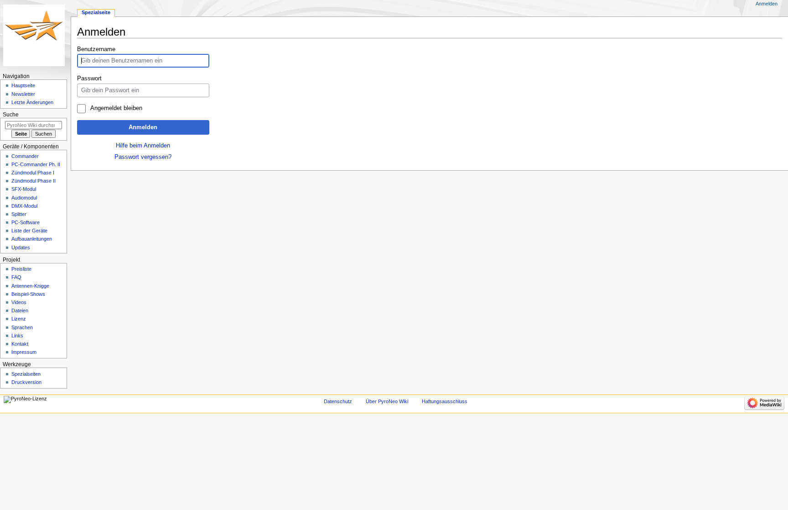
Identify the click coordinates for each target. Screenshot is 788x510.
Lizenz (18, 318)
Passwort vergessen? (142, 157)
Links (17, 335)
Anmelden (143, 127)
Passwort (89, 78)
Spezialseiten (26, 374)
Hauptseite (23, 85)
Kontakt (19, 344)
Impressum (23, 352)
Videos (18, 302)
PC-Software (25, 222)
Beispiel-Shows (28, 294)
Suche (11, 114)
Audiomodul (24, 197)
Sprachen (22, 327)
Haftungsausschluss (444, 401)
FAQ (16, 277)
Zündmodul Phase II (33, 181)
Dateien (19, 310)
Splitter (18, 214)
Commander (25, 156)
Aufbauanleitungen (31, 239)
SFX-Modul (23, 189)
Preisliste (21, 269)
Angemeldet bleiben (116, 108)
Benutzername (96, 49)
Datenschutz (338, 401)
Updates (20, 247)
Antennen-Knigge (30, 286)
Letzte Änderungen (32, 102)
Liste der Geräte (29, 230)
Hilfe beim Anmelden (143, 145)
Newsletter (23, 94)
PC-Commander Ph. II (35, 164)
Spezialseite (96, 12)
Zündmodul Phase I (32, 172)
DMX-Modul (24, 206)
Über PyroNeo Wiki (387, 401)
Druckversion (26, 382)
